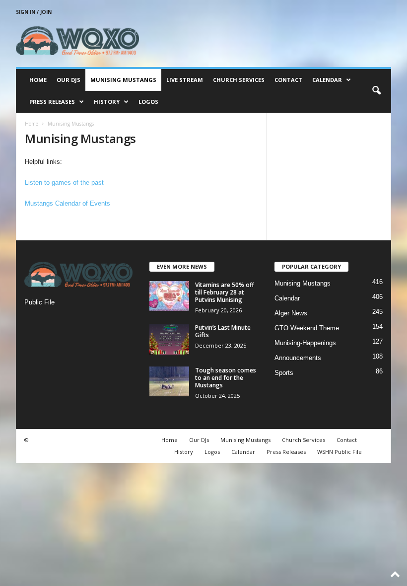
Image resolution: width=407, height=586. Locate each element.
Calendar (327, 79)
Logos (148, 101)
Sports (283, 372)
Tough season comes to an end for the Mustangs (225, 377)
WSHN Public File (339, 451)
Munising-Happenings (305, 343)
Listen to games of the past (64, 182)
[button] (376, 91)
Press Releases (52, 101)
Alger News (290, 313)
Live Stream (184, 79)
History (107, 101)
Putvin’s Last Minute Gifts (223, 331)
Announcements (297, 358)
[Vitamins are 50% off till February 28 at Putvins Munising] (169, 296)
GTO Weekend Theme (306, 328)
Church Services (239, 79)
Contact (288, 79)
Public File (39, 302)
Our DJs (68, 79)
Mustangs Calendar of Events (67, 203)
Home (38, 79)
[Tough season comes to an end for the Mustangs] (169, 381)
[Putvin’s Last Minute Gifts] (169, 339)
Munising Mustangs (123, 79)
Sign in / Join (34, 11)
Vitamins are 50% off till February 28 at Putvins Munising (224, 292)
